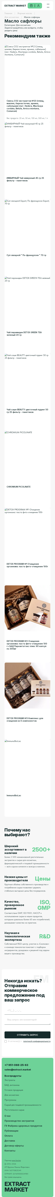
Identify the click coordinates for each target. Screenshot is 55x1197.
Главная (8, 13)
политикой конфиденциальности (36, 1041)
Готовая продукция (14, 1090)
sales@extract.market (18, 1069)
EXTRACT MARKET (15, 5)
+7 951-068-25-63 (16, 1064)
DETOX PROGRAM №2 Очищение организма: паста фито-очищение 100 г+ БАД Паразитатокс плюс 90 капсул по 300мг (27, 645)
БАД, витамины (12, 1085)
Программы (10, 1100)
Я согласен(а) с (29, 1041)
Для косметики (12, 17)
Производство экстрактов (19, 1121)
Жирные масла (24, 13)
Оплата (9, 1136)
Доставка (10, 1141)
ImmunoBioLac (14, 795)
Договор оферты (14, 1146)
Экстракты (10, 1080)
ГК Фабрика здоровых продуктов (23, 1126)
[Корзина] (31, 5)
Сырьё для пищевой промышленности (23, 1105)
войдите (32, 27)
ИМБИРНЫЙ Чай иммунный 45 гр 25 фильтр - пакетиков (25, 179)
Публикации (11, 1131)
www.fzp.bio (16, 1160)
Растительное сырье (14, 1109)
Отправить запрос (27, 1035)
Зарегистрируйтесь (14, 27)
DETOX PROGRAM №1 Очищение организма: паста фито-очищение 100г (27, 565)
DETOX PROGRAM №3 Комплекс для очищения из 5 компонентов (25, 719)
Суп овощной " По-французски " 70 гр (26, 255)
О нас (8, 1116)
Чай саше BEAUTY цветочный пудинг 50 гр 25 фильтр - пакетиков (27, 410)
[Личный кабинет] (38, 5)
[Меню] (48, 6)
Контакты (10, 1150)
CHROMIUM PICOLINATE (18, 486)
